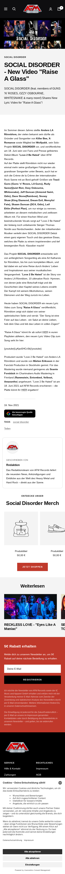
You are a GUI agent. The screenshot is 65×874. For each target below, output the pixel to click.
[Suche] (14, 8)
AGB (38, 774)
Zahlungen (10, 774)
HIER (45, 332)
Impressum (42, 768)
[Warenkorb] (59, 8)
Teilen (7, 428)
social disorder (15, 57)
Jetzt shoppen (32, 567)
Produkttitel (21, 551)
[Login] (50, 9)
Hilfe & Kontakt (12, 768)
